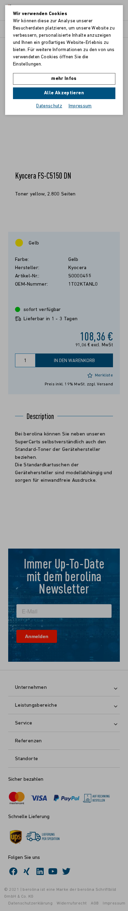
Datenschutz (49, 106)
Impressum (80, 106)
